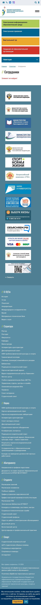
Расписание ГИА (8, 501)
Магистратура (7, 344)
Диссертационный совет (11, 351)
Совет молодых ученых (10, 421)
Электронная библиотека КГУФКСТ (15, 504)
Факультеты (6, 337)
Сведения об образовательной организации (15, 50)
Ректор (4, 331)
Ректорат (5, 334)
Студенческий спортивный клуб (14, 542)
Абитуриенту (9, 463)
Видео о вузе (6, 319)
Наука (6, 403)
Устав (4, 300)
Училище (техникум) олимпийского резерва (18, 360)
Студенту (8, 480)
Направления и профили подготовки (15, 467)
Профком (5, 390)
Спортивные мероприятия (11, 548)
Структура (8, 326)
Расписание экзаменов (10, 488)
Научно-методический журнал (13, 370)
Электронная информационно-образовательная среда (15, 23)
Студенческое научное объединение (15, 427)
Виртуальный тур (10, 40)
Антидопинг (6, 555)
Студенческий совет (9, 396)
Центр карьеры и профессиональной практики (19, 530)
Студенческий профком (10, 517)
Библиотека (6, 364)
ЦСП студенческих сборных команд (15, 545)
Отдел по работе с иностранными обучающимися (20, 520)
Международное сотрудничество (14, 310)
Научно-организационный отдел (14, 411)
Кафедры (5, 341)
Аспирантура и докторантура (12, 347)
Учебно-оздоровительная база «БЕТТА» (16, 380)
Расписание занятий (9, 484)
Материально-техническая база (13, 316)
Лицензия (5, 303)
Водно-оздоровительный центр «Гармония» (18, 373)
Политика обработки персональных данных (18, 574)
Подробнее (17, 602)
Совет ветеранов (8, 393)
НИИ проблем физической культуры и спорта (19, 354)
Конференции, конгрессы (11, 431)
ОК (26, 602)
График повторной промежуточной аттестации (19, 498)
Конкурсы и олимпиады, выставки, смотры (18, 507)
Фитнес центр (7, 377)
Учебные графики (8, 491)
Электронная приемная (12, 31)
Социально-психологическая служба (15, 511)
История (5, 297)
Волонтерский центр (9, 527)
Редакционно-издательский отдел (14, 367)
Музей (4, 313)
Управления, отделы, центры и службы (16, 383)
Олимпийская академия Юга (12, 387)
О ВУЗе (7, 292)
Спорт (6, 537)
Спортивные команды (10, 551)
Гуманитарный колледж (11, 357)
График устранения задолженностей (15, 494)
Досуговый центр (8, 524)
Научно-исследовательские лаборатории (17, 414)
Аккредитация (7, 306)
